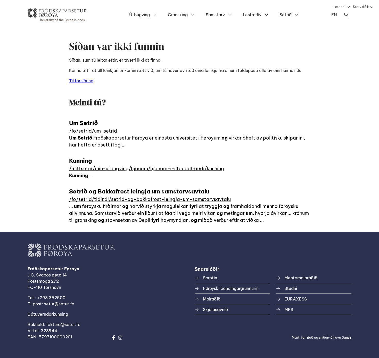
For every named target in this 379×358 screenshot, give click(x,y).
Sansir (346, 337)
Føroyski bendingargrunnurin (231, 288)
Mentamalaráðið (300, 277)
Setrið (285, 14)
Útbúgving (139, 14)
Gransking (178, 14)
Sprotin (210, 277)
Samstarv (215, 14)
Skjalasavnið (215, 309)
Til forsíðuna (81, 80)
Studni (290, 288)
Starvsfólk (361, 7)
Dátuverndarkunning (48, 314)
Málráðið (211, 299)
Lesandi (339, 7)
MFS (288, 309)
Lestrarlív (252, 14)
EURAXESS (295, 299)
